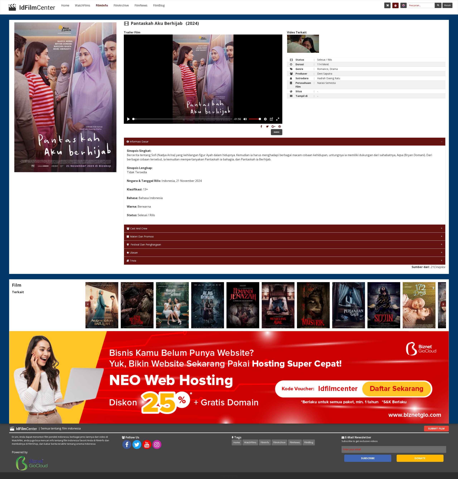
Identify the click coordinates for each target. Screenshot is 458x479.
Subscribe (368, 458)
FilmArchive (121, 5)
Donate (420, 458)
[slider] (182, 119)
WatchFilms (82, 5)
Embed (276, 132)
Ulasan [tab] (134, 252)
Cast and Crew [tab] (138, 228)
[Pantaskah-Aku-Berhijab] (261, 126)
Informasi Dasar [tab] (139, 141)
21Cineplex (437, 267)
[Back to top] (446, 456)
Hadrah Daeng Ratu (328, 78)
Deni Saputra (324, 73)
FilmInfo (102, 5)
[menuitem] (65, 5)
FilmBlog (159, 5)
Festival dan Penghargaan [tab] (145, 244)
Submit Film (436, 428)
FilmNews (141, 5)
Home (65, 5)
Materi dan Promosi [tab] (142, 236)
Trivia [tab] (133, 260)
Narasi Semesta (326, 83)
